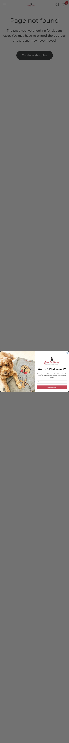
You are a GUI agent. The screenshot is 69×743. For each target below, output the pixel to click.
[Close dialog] (67, 353)
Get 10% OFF (51, 387)
